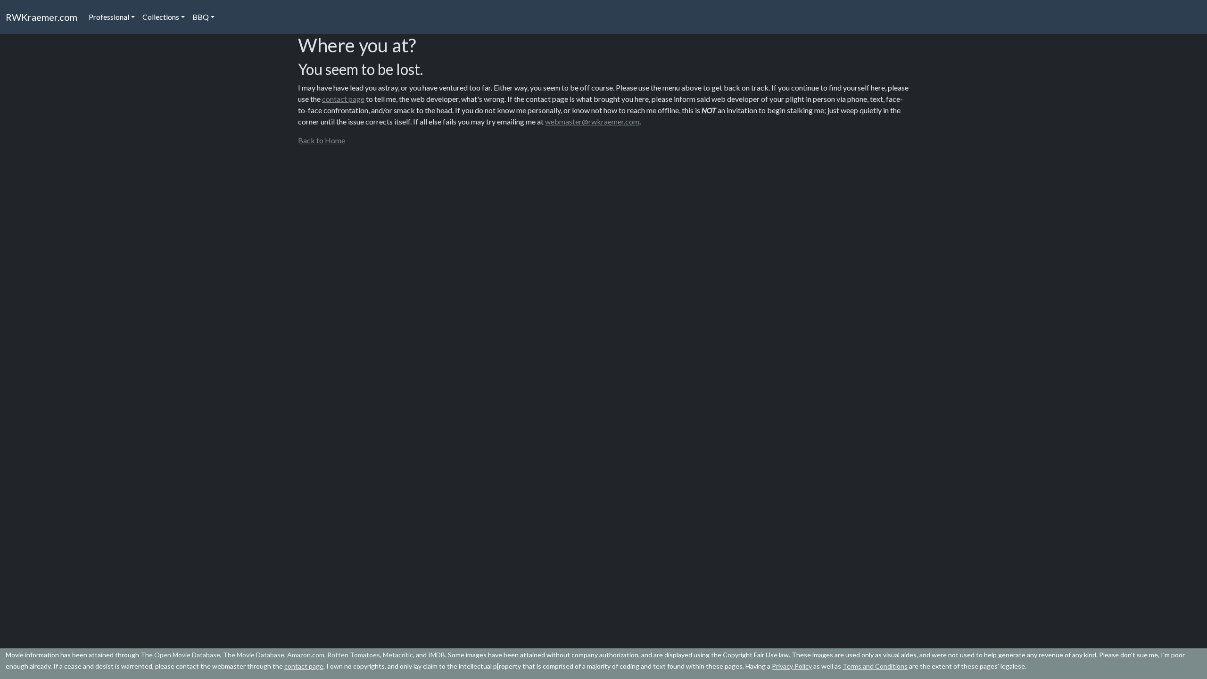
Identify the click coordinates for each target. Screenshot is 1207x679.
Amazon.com (305, 655)
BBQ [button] (200, 16)
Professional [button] (109, 16)
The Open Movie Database (180, 655)
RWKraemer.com (41, 17)
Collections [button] (160, 16)
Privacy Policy (792, 666)
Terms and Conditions (875, 666)
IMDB (436, 655)
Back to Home (321, 140)
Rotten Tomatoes (353, 655)
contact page (343, 98)
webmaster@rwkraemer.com (592, 121)
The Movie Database (253, 655)
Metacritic (398, 655)
